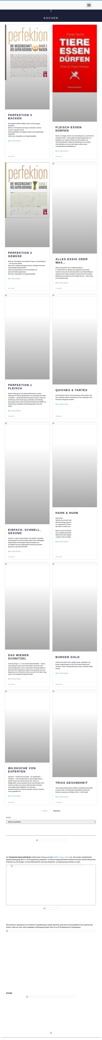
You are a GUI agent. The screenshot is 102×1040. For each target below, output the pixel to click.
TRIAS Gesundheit (71, 782)
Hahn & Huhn (66, 512)
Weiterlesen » (15, 141)
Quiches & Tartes (71, 390)
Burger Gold (67, 657)
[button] (89, 5)
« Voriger (44, 811)
